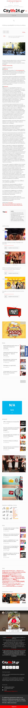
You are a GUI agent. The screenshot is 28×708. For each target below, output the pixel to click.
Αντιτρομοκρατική (20, 70)
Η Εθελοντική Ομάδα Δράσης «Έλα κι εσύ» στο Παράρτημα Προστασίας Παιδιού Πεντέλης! (11, 268)
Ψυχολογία (4, 586)
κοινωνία (10, 586)
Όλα (24, 32)
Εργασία (14, 513)
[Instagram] (16, 2)
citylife (19, 36)
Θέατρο (14, 576)
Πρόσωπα (5, 583)
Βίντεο (12, 573)
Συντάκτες (10, 5)
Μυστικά (11, 580)
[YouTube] (14, 2)
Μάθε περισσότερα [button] (11, 702)
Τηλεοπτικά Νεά (12, 584)
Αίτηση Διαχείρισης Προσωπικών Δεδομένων (14, 6)
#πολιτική (5, 570)
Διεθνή (10, 575)
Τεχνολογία (4, 584)
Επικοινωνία (16, 5)
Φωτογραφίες (22, 584)
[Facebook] (11, 2)
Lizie (16, 570)
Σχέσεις (19, 583)
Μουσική (5, 580)
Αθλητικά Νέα (21, 572)
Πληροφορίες (6, 581)
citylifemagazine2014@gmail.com (14, 1)
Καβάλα (5, 578)
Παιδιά (18, 580)
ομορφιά (20, 586)
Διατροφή (4, 575)
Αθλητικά (14, 572)
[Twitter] (12, 2)
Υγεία (14, 508)
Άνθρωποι (5, 572)
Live (14, 570)
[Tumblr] (18, 2)
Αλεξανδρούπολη (6, 573)
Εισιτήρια (19, 575)
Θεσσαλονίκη (20, 576)
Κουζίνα (9, 578)
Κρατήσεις (13, 578)
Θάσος (10, 576)
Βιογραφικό (19, 573)
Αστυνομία (10, 202)
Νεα (15, 580)
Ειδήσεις (15, 575)
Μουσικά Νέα (20, 578)
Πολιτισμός (20, 581)
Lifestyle (10, 570)
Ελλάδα (5, 576)
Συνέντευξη (11, 583)
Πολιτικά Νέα (13, 581)
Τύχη (14, 517)
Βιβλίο (15, 573)
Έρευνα (10, 572)
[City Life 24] (14, 11)
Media (18, 570)
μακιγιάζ (16, 586)
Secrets (22, 570)
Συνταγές (15, 583)
